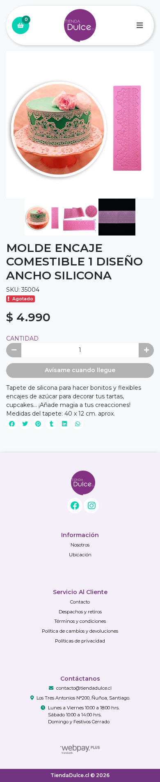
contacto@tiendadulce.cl (84, 688)
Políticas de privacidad (80, 641)
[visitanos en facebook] (74, 505)
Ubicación (80, 555)
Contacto (80, 602)
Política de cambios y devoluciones (80, 631)
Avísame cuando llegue (80, 370)
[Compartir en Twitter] (25, 424)
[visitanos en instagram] (91, 505)
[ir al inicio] (83, 483)
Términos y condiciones (80, 621)
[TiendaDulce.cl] (80, 25)
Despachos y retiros (80, 612)
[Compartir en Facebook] (12, 424)
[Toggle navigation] (139, 25)
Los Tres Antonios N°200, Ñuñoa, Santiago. (83, 698)
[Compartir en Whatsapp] (77, 424)
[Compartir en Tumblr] (51, 424)
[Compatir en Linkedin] (64, 424)
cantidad (22, 338)
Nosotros (80, 545)
